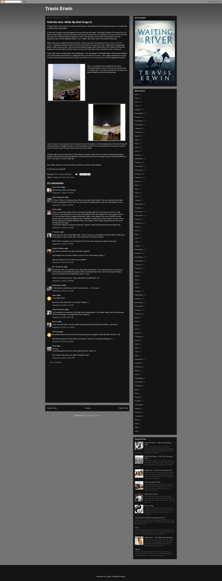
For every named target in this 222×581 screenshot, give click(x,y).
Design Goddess (58, 248)
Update (137, 549)
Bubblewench (57, 285)
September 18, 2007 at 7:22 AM (63, 305)
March (137, 136)
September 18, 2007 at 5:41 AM (63, 291)
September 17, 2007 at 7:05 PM (63, 244)
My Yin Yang (149, 506)
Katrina (54, 209)
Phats (54, 346)
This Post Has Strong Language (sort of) (150, 518)
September (139, 113)
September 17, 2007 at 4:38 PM (63, 205)
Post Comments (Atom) (92, 415)
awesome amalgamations (96, 57)
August (137, 109)
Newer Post (52, 408)
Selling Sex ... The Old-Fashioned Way (159, 537)
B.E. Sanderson (57, 267)
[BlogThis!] (83, 174)
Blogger (122, 576)
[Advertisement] (87, 385)
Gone (137, 528)
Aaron (54, 295)
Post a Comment (55, 362)
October (138, 117)
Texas (64, 177)
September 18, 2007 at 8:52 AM (63, 317)
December (139, 125)
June (137, 102)
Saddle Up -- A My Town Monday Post (158, 470)
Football (55, 177)
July (136, 106)
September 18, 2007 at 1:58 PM (63, 341)
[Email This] (80, 174)
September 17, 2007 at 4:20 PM (63, 193)
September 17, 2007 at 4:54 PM (63, 228)
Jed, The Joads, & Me (153, 482)
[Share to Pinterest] (89, 174)
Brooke (54, 321)
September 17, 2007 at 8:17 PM (63, 262)
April (136, 94)
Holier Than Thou (151, 494)
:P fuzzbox (56, 232)
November (139, 121)
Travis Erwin (58, 8)
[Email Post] (76, 174)
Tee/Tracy (55, 332)
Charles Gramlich (58, 309)
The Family (70, 177)
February (138, 132)
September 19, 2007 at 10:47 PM (63, 358)
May (136, 98)
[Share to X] (85, 174)
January (138, 128)
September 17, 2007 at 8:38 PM (63, 281)
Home (87, 408)
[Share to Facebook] (87, 174)
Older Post (123, 408)
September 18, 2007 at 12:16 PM (63, 327)
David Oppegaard (58, 197)
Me (60, 177)
